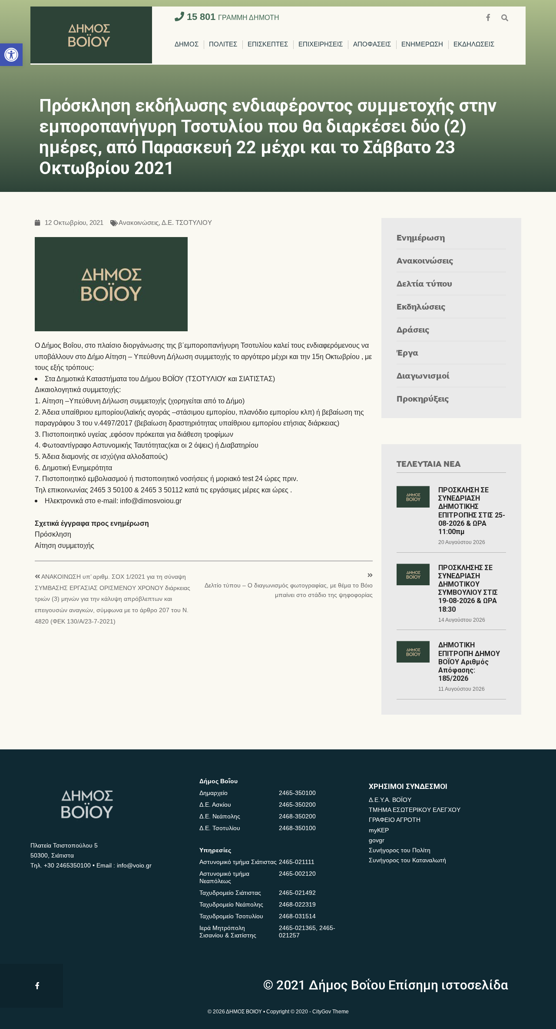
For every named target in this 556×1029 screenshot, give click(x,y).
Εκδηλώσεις (421, 306)
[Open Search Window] (505, 16)
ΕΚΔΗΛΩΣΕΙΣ (473, 44)
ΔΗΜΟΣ (187, 44)
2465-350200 (297, 804)
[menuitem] (186, 44)
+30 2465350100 (67, 865)
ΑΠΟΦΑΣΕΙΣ (372, 44)
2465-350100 (297, 792)
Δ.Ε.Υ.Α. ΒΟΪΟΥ (390, 799)
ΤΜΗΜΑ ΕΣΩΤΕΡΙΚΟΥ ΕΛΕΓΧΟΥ (414, 809)
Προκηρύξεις (423, 398)
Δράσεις (413, 329)
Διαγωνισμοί (423, 375)
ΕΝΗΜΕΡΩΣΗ (422, 44)
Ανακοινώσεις (139, 223)
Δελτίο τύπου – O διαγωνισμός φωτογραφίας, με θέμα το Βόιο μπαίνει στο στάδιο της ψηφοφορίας (289, 590)
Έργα (407, 352)
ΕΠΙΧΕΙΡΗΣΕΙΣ (320, 44)
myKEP (379, 830)
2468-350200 (297, 816)
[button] (11, 54)
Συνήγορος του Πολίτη (399, 850)
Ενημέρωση (421, 237)
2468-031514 (297, 916)
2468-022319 (297, 904)
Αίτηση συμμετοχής (64, 546)
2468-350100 (297, 828)
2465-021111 (296, 862)
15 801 (231, 16)
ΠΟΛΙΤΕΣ (223, 44)
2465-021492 (297, 892)
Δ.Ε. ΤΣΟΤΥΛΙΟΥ (187, 223)
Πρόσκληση (53, 534)
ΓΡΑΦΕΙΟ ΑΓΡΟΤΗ (394, 819)
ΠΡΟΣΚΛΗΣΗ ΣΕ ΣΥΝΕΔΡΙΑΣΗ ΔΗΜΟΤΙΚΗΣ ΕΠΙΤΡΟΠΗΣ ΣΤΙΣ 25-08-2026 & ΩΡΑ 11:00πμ (471, 511)
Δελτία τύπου (424, 283)
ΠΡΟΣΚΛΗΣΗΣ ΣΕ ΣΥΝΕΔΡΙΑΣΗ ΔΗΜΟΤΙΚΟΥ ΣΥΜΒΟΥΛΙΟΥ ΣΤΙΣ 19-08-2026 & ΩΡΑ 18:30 (468, 588)
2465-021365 (297, 927)
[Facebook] (489, 16)
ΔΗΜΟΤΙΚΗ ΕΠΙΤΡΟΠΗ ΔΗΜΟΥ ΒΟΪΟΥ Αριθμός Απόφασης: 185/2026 (469, 662)
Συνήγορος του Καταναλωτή (407, 860)
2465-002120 (297, 873)
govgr (376, 840)
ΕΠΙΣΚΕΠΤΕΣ (268, 44)
